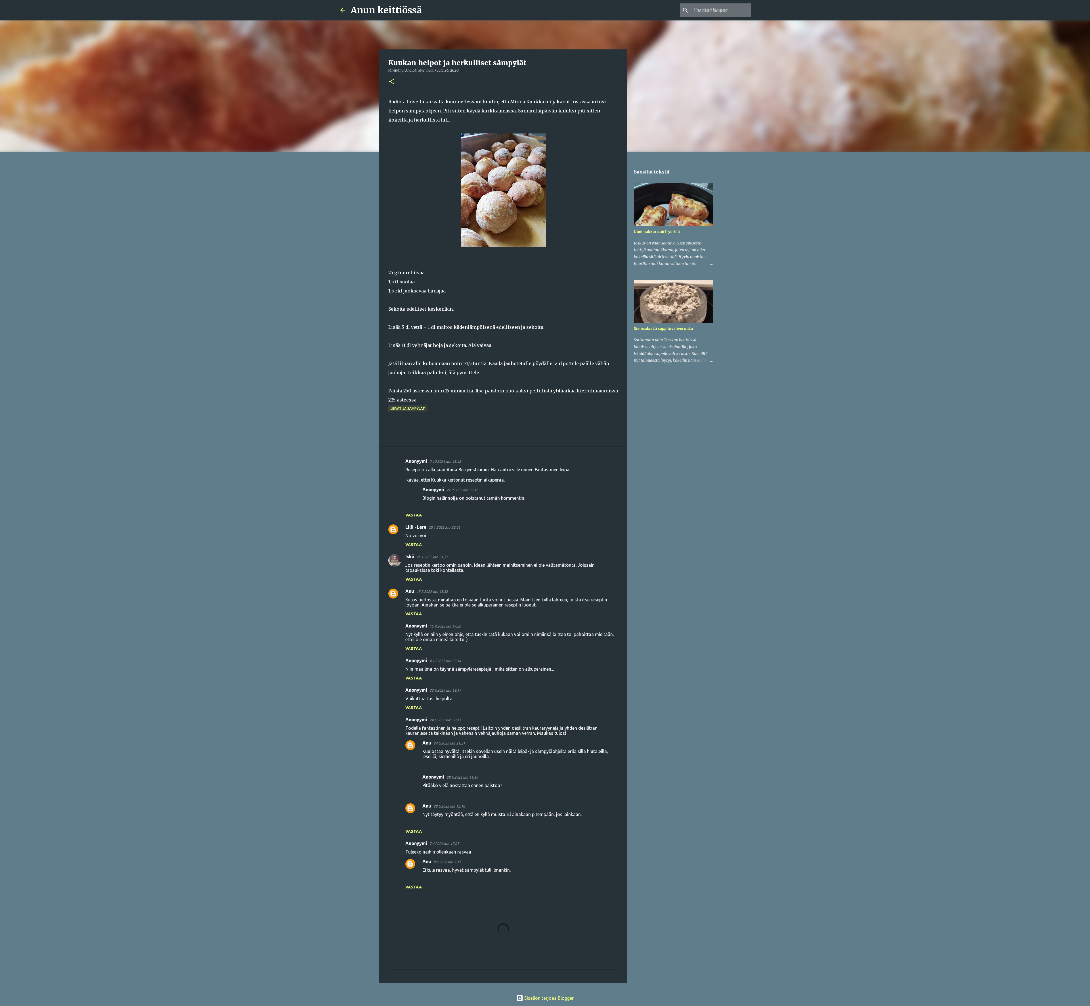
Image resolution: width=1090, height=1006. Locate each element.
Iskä (409, 556)
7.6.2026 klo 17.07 (444, 844)
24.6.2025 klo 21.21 (449, 743)
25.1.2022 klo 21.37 (432, 557)
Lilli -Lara (415, 527)
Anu (409, 591)
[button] (391, 82)
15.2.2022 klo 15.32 (432, 591)
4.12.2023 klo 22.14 (445, 661)
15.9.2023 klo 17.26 (445, 626)
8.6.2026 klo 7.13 (447, 862)
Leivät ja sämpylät (408, 408)
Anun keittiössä (386, 10)
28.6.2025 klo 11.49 (462, 777)
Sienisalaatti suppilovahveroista (663, 328)
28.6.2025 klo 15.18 (449, 806)
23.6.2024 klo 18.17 (445, 690)
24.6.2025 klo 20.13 (445, 720)
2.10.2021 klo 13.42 (445, 461)
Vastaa (413, 515)
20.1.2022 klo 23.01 (444, 527)
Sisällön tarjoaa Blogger (548, 998)
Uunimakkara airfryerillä (657, 231)
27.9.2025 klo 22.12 (462, 490)
